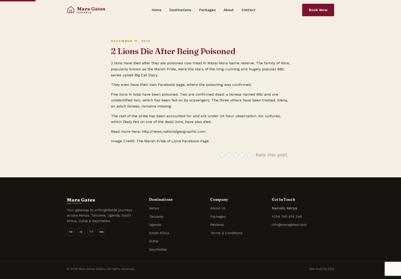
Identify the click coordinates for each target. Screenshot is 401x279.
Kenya (154, 208)
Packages (207, 10)
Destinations (180, 10)
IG (81, 232)
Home (157, 10)
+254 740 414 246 (287, 216)
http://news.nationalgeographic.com (174, 131)
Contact (248, 10)
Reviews (217, 225)
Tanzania (156, 216)
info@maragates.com (289, 225)
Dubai (153, 241)
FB (71, 232)
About (228, 10)
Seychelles (158, 249)
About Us (218, 208)
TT (91, 232)
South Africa (159, 233)
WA (101, 232)
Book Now (318, 10)
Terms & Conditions (226, 233)
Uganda (155, 225)
